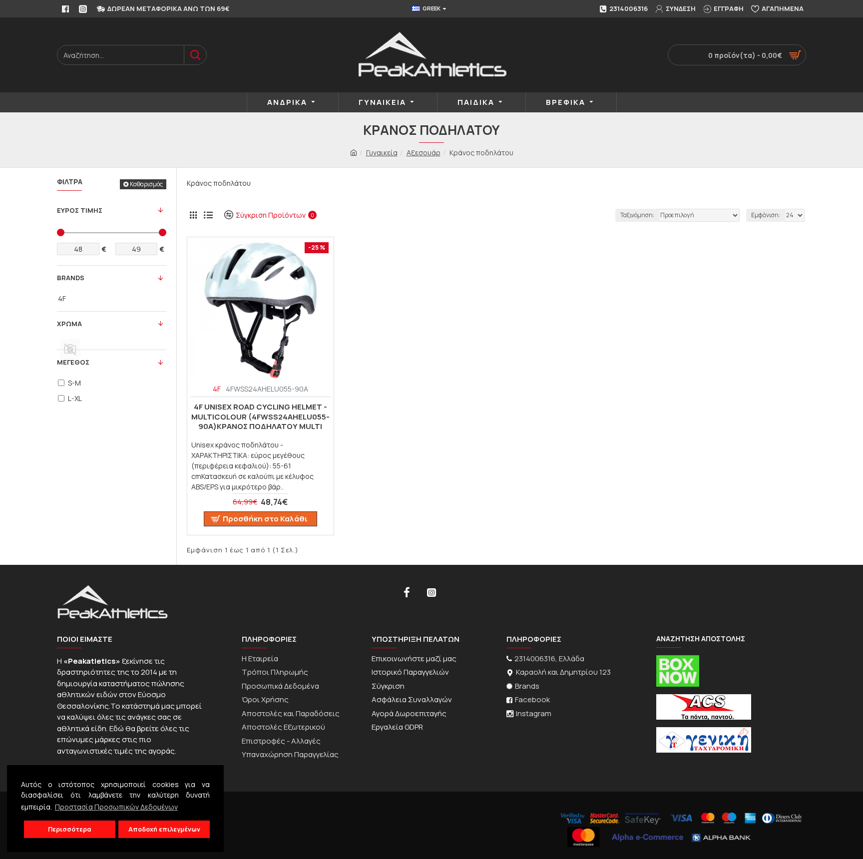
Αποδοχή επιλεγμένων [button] (164, 829)
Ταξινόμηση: (637, 215)
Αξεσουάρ (423, 152)
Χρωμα (69, 323)
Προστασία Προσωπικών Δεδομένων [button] (116, 807)
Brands (70, 277)
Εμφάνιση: (765, 215)
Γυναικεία (382, 152)
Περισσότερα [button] (69, 829)
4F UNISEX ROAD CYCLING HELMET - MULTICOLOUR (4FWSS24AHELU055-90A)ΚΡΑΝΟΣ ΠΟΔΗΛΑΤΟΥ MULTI (260, 416)
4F (217, 389)
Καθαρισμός (146, 184)
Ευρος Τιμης (79, 210)
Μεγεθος (73, 362)
